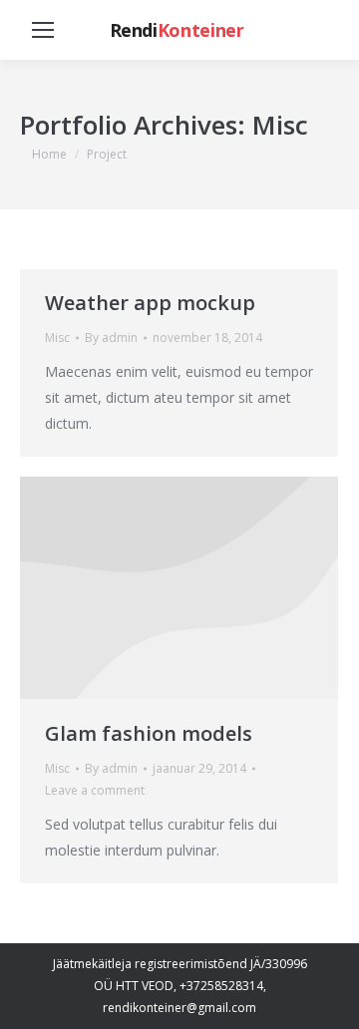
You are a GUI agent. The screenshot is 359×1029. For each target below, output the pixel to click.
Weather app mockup (150, 302)
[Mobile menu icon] (43, 30)
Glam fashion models (148, 733)
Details (179, 588)
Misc (57, 337)
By (111, 337)
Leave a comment (95, 790)
